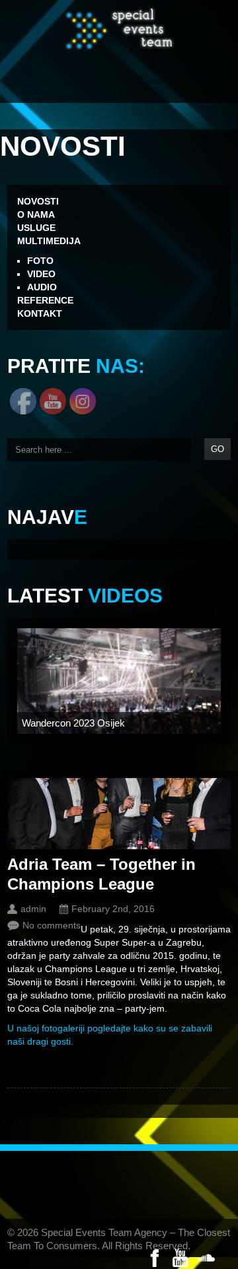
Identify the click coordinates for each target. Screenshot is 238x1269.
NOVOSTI (38, 201)
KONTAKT (39, 313)
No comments (51, 925)
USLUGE (36, 227)
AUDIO (42, 287)
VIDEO (41, 274)
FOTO (40, 260)
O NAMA (36, 214)
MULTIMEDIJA (49, 241)
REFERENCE (45, 300)
